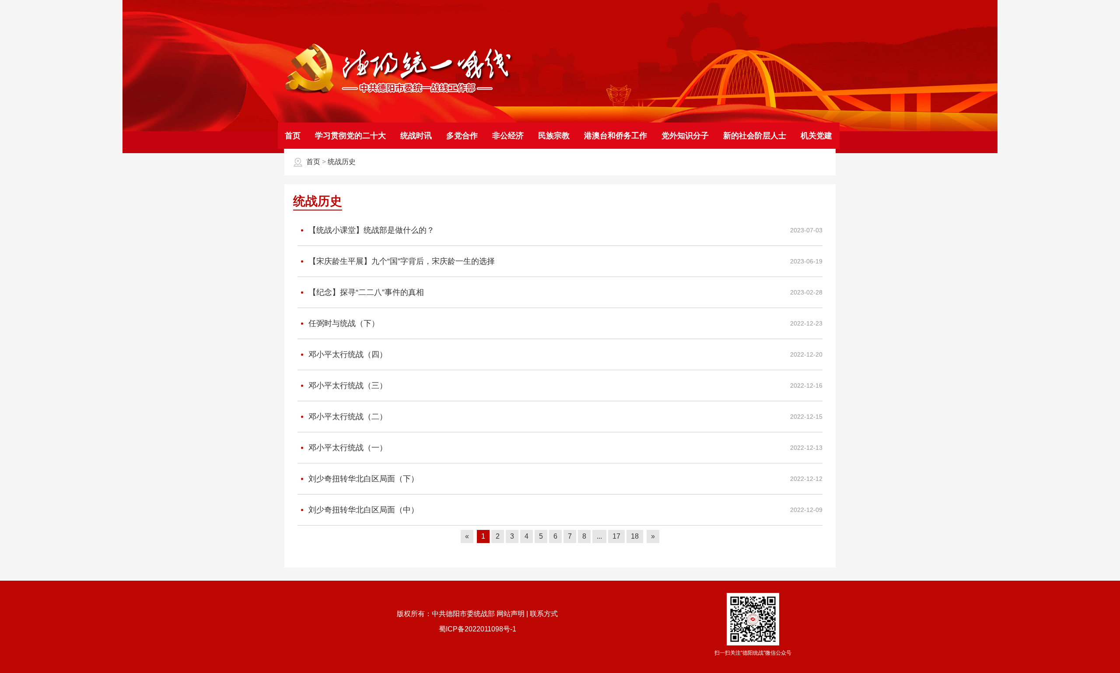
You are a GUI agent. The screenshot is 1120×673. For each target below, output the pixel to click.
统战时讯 (416, 135)
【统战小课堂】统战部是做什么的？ (370, 230)
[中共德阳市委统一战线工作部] (399, 93)
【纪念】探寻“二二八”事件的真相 (365, 292)
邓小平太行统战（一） (346, 447)
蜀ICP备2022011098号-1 (477, 629)
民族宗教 (554, 135)
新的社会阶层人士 (754, 135)
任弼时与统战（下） (342, 323)
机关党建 (816, 135)
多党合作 (462, 135)
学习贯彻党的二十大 (350, 135)
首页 (293, 135)
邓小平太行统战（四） (346, 354)
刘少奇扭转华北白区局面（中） (362, 509)
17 (616, 536)
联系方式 (544, 613)
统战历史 (342, 161)
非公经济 (508, 135)
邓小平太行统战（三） (346, 385)
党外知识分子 (685, 135)
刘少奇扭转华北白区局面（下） (362, 478)
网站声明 (511, 613)
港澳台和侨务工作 (615, 135)
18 (635, 536)
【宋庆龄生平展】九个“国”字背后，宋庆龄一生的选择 (400, 261)
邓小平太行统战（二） (346, 416)
